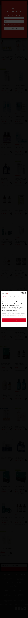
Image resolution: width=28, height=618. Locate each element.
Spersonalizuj (13, 324)
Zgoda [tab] (4, 296)
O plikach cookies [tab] (22, 296)
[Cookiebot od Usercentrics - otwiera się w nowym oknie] (20, 293)
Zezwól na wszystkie (14, 320)
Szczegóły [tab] (12, 296)
